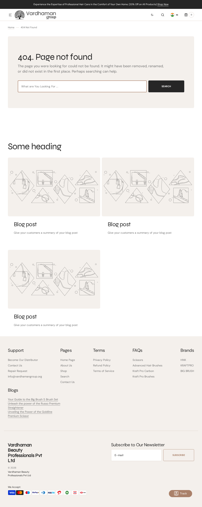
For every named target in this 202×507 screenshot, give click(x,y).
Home (11, 27)
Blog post (25, 224)
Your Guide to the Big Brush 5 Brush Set (33, 399)
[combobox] (82, 86)
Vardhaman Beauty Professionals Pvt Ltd (19, 473)
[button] (10, 15)
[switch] (150, 15)
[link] (54, 187)
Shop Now (162, 4)
